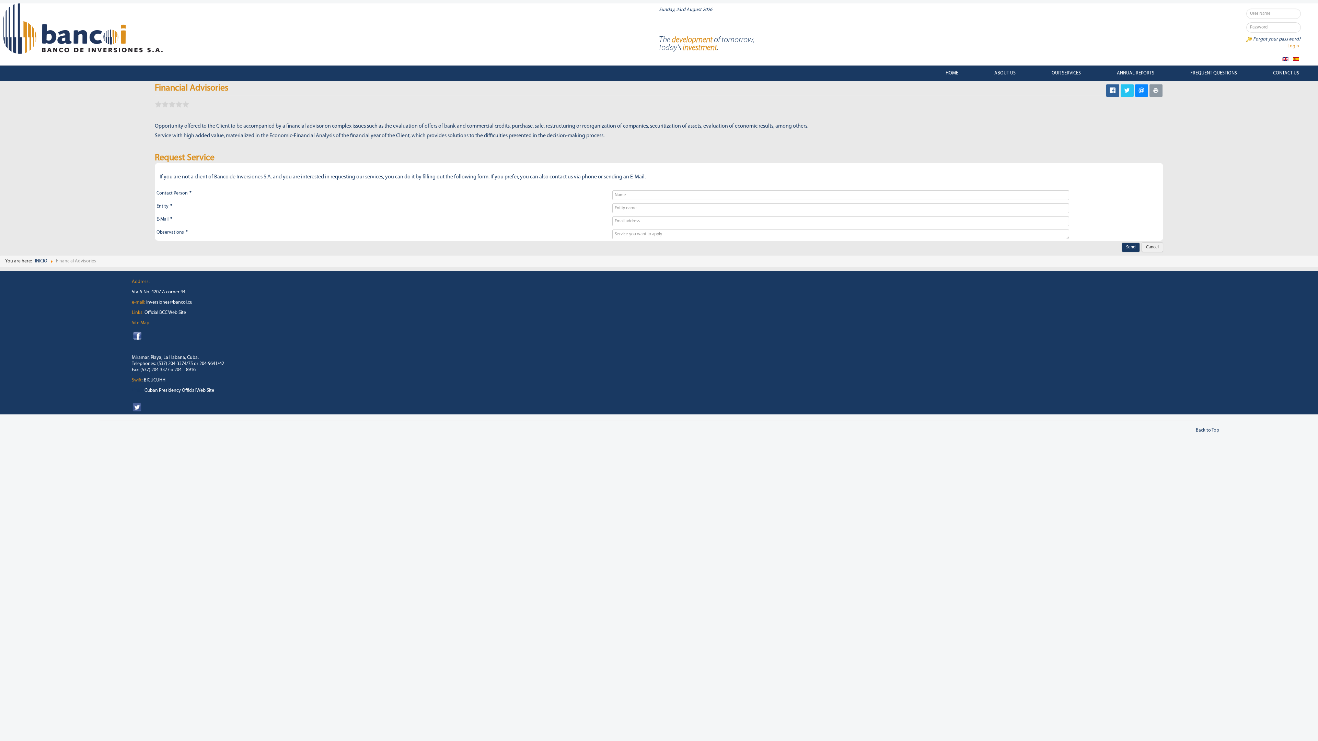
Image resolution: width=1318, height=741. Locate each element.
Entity (164, 206)
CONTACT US (1286, 73)
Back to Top (1207, 430)
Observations (172, 232)
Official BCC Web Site (165, 312)
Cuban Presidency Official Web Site (179, 390)
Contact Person (174, 193)
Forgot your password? (1277, 39)
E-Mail (164, 219)
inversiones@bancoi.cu (169, 302)
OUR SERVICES (1066, 73)
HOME (952, 73)
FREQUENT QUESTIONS (1213, 73)
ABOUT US (1005, 73)
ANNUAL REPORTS (1135, 73)
